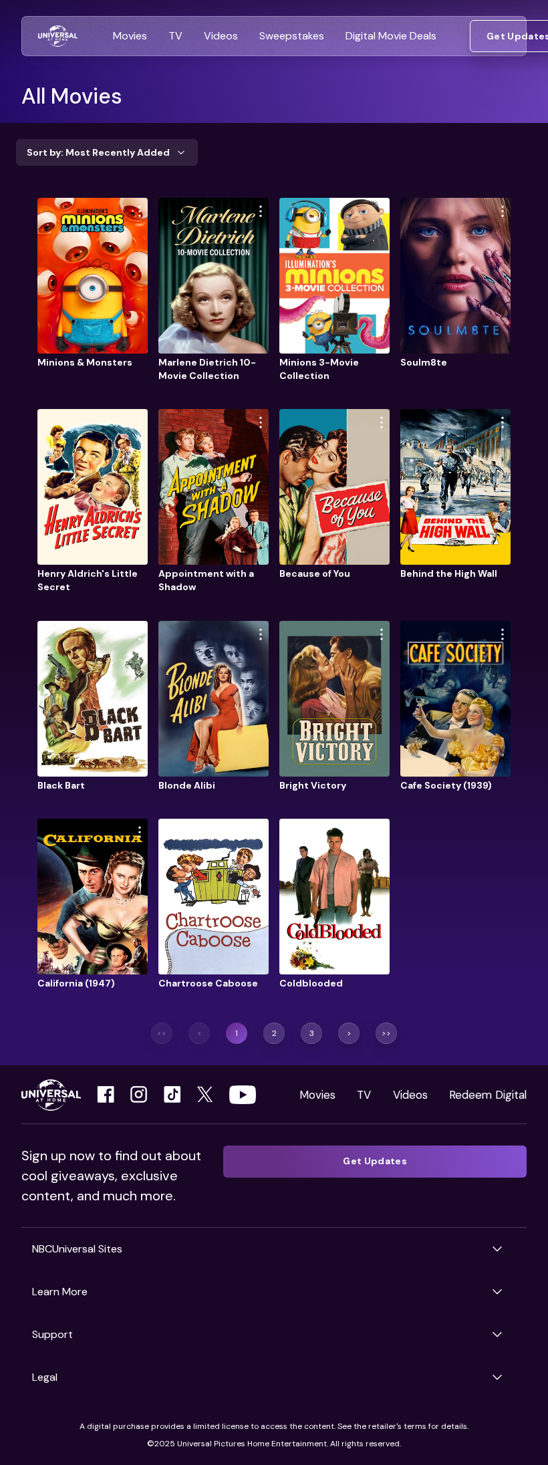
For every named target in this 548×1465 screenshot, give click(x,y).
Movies (317, 1094)
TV (364, 1094)
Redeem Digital (488, 1094)
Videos (410, 1094)
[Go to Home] (58, 36)
